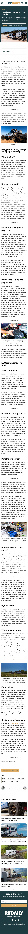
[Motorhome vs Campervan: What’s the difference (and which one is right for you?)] (14, 830)
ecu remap (21, 778)
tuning (17, 781)
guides (11, 781)
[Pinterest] (18, 920)
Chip (4, 778)
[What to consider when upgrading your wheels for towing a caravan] (14, 809)
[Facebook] (9, 920)
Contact (15, 916)
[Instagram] (12, 920)
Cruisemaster (14, 723)
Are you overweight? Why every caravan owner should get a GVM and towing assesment (12, 863)
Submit (14, 906)
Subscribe (9, 916)
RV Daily (5, 25)
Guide (4, 781)
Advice (3, 9)
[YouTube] (15, 920)
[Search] (22, 3)
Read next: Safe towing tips (10, 770)
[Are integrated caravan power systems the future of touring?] (14, 875)
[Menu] (26, 3)
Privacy (19, 916)
